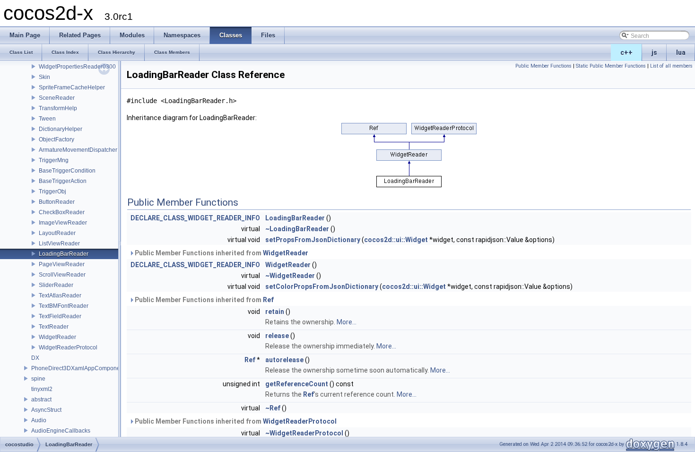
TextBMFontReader (63, 306)
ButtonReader (57, 202)
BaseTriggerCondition (67, 170)
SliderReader (56, 285)
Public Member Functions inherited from (220, 253)
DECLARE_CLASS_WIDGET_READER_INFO (195, 218)
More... (346, 322)
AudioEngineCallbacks (60, 430)
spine (38, 378)
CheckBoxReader (62, 212)
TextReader (54, 326)
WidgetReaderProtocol (68, 347)
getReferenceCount (296, 384)
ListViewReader (59, 243)
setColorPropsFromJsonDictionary (321, 286)
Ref (268, 300)
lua (681, 52)
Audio (38, 420)
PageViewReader (62, 264)
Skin (44, 77)
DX (35, 358)
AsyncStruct (46, 410)
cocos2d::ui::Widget (396, 239)
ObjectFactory (56, 139)
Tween (47, 118)
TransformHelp (58, 108)
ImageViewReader (63, 222)
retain (274, 311)
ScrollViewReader (62, 274)
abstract (41, 399)
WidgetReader (57, 337)
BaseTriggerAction (63, 181)
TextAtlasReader (60, 295)
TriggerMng (54, 160)
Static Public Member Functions (611, 66)
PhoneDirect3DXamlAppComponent (78, 368)
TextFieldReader (60, 316)
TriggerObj (52, 191)
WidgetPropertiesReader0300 (77, 66)
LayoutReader (57, 233)
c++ (626, 52)
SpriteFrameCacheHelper (72, 87)
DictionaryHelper (60, 129)
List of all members (671, 66)
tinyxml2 (41, 389)
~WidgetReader (290, 275)
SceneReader (57, 98)
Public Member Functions (543, 66)
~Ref (272, 408)
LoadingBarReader (63, 254)
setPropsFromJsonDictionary (312, 239)
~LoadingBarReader (297, 229)
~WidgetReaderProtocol (304, 433)
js (654, 52)
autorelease (284, 360)
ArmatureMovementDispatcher (78, 150)
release (277, 335)
